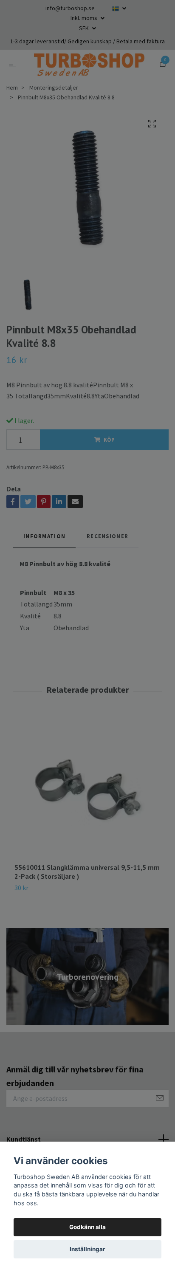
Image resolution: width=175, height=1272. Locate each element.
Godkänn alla (87, 1227)
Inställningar (87, 1249)
